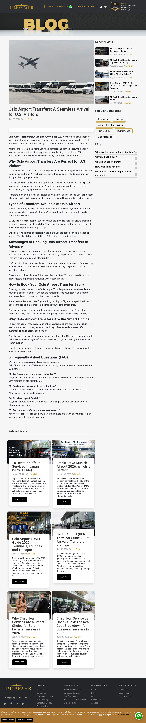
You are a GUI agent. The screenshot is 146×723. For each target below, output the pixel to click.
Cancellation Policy (44, 703)
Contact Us (41, 693)
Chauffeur (119, 119)
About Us (40, 690)
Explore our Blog (70, 703)
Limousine (103, 119)
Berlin (93, 690)
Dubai (93, 693)
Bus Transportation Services (75, 700)
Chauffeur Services (71, 696)
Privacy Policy (42, 700)
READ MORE (19, 499)
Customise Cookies (24, 720)
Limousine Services (72, 693)
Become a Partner (126, 696)
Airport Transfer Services (110, 125)
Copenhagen (96, 700)
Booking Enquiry (86, 7)
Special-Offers (42, 706)
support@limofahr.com (17, 698)
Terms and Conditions (45, 696)
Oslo (93, 696)
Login (105, 7)
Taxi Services (123, 131)
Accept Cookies (8, 720)
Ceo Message (105, 136)
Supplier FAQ (124, 693)
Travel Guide (104, 131)
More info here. (123, 714)
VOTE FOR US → (126, 10)
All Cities (94, 703)
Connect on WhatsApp (57, 7)
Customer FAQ (124, 690)
